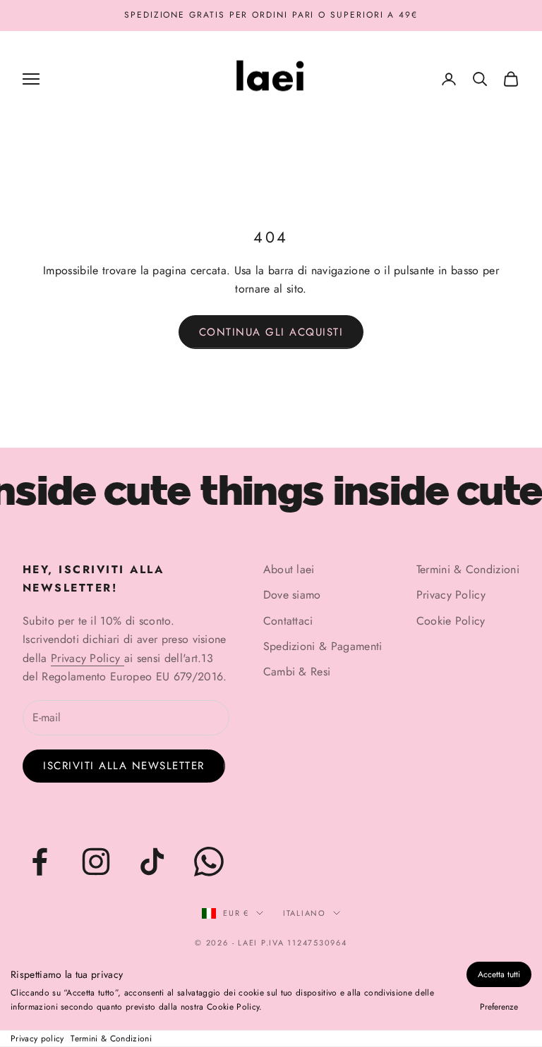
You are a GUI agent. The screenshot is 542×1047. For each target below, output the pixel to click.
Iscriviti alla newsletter (124, 765)
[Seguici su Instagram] (96, 861)
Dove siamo (292, 595)
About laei (289, 569)
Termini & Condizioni (111, 1038)
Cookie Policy (451, 621)
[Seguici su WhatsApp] (209, 861)
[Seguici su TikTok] (152, 861)
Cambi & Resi (297, 671)
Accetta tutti (499, 974)
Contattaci (288, 621)
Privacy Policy (87, 658)
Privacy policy (37, 1038)
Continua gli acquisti (271, 332)
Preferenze (499, 1006)
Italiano (304, 913)
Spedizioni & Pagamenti (323, 646)
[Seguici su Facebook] (39, 861)
